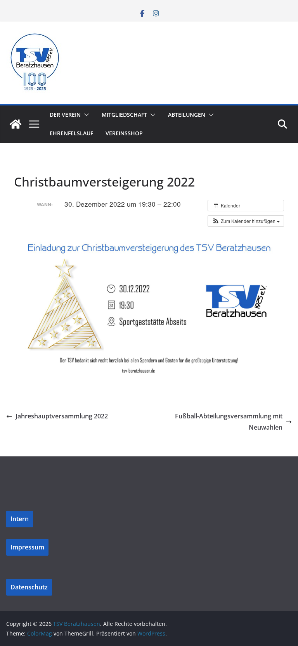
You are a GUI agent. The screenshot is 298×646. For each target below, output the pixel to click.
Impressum (27, 547)
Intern (19, 519)
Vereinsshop (124, 133)
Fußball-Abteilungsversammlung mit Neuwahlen (228, 422)
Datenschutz (29, 587)
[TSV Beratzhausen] (15, 124)
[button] (85, 114)
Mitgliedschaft (124, 114)
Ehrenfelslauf (71, 133)
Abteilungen (186, 114)
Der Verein (65, 114)
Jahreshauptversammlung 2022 (62, 416)
